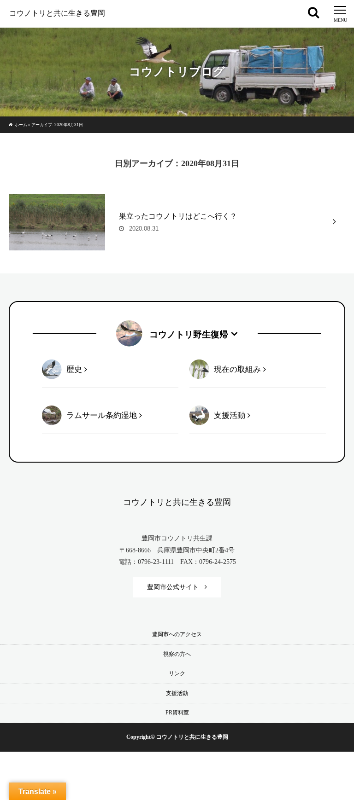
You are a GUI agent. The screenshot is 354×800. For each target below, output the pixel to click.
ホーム (21, 124)
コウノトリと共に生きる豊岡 (57, 13)
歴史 (74, 369)
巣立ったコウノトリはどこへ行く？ (178, 216)
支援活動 (229, 415)
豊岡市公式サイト (173, 587)
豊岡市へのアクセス (177, 634)
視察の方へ (177, 654)
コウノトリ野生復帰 (188, 334)
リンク (177, 673)
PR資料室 (177, 712)
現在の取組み (237, 369)
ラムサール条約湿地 (101, 415)
